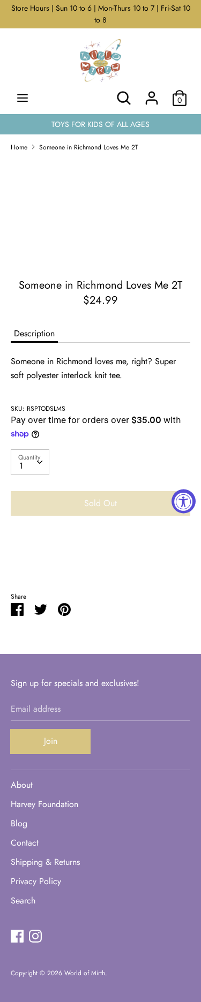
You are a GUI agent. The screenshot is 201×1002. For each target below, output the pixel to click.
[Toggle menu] (22, 98)
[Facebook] (17, 936)
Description (34, 333)
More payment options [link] (100, 561)
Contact (25, 843)
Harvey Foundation (44, 804)
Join (50, 741)
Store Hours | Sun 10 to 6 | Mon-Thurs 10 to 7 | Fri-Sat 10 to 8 (100, 14)
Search (23, 900)
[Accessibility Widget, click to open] (184, 501)
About (22, 785)
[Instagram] (35, 936)
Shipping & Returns (45, 862)
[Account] (151, 94)
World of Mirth (84, 973)
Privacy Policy (36, 881)
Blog (19, 823)
